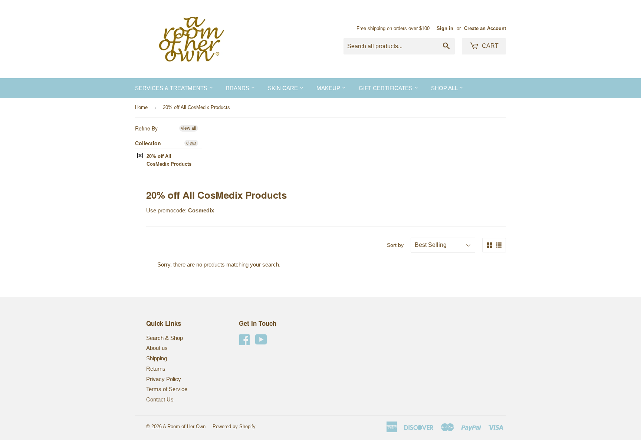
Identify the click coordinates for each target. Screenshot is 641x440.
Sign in (445, 28)
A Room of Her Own (184, 426)
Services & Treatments (172, 88)
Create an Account (485, 28)
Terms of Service (166, 389)
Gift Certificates (386, 88)
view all (188, 128)
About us (157, 348)
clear (191, 143)
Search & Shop (164, 338)
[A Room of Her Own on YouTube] (261, 342)
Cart (489, 46)
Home (141, 107)
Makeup (329, 88)
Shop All (445, 88)
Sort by (395, 245)
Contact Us (160, 399)
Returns (155, 368)
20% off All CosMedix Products (169, 160)
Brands (238, 88)
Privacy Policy (163, 379)
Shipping (156, 358)
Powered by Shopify (234, 426)
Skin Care (283, 88)
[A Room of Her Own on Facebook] (244, 342)
